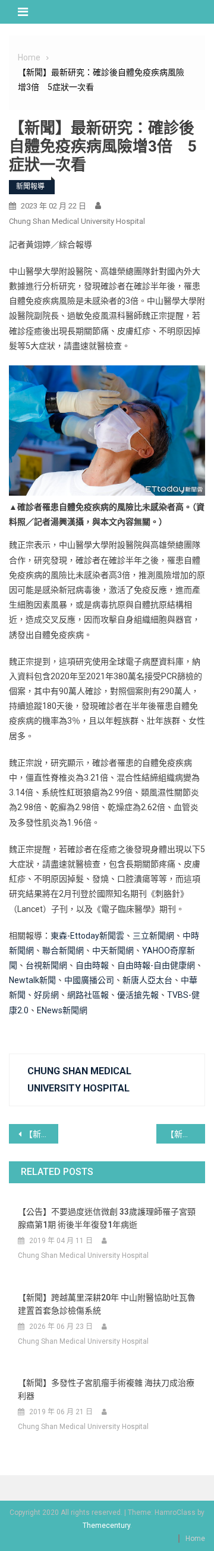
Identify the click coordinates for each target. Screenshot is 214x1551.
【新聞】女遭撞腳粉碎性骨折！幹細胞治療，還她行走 (186, 1134)
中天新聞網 (113, 950)
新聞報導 (30, 186)
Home (195, 1538)
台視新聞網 (46, 965)
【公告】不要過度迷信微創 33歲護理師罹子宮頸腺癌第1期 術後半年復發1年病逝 (107, 1218)
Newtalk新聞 (32, 980)
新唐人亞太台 (147, 980)
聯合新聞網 (63, 950)
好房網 (46, 995)
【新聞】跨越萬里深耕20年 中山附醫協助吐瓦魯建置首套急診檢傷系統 (107, 1304)
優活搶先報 (138, 995)
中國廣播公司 (89, 980)
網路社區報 (88, 995)
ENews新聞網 (62, 1010)
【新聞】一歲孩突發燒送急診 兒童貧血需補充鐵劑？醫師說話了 (41, 1134)
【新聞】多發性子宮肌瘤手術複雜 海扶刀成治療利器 (106, 1389)
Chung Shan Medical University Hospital (77, 221)
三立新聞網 (153, 935)
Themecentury (106, 1525)
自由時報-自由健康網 (156, 965)
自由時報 (92, 965)
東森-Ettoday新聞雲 (87, 935)
